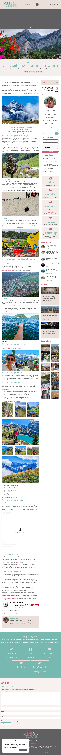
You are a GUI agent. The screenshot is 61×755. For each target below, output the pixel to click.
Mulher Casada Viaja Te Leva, (11, 598)
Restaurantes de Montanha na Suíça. (14, 348)
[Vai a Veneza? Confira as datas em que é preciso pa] (55, 376)
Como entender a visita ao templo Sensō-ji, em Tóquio (52, 246)
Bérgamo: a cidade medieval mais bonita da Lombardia (52, 264)
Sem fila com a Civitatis (50, 210)
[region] (15, 746)
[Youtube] (55, 4)
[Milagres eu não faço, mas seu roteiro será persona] (45, 385)
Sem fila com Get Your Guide (50, 213)
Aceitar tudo (23, 750)
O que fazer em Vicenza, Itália (51, 259)
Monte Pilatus (27, 147)
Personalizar (8, 750)
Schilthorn (26, 93)
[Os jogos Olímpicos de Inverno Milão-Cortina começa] (45, 376)
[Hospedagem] (50, 178)
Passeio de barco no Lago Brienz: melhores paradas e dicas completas (52, 271)
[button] (30, 28)
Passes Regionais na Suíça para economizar (21, 127)
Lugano (19, 309)
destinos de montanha (7, 613)
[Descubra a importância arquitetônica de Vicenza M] (55, 348)
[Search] (37, 4)
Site (2, 716)
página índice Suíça (23, 387)
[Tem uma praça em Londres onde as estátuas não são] (55, 385)
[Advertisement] (30, 18)
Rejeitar (15, 750)
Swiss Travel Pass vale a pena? (20, 129)
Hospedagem (50, 182)
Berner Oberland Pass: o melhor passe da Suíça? (20, 131)
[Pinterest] (50, 4)
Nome (2, 706)
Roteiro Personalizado (50, 233)
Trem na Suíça (20, 133)
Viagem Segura (50, 222)
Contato (42, 743)
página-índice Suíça (33, 509)
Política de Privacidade (32, 743)
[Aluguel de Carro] (50, 190)
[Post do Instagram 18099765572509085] (55, 367)
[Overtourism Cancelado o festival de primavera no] (45, 367)
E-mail (2, 711)
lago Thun (17, 269)
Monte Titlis (6, 94)
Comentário (4, 691)
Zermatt (16, 562)
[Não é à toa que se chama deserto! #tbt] (55, 394)
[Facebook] (45, 4)
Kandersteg (4, 562)
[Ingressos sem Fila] (50, 202)
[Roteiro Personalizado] (50, 228)
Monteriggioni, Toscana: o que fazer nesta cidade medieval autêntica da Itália (52, 278)
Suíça (33, 62)
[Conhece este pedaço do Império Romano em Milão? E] (45, 394)
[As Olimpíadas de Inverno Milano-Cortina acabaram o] (45, 357)
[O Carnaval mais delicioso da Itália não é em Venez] (55, 357)
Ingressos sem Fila (50, 206)
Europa (29, 62)
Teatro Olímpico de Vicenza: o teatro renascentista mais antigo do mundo (52, 252)
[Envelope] (57, 4)
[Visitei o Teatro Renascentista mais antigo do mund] (45, 348)
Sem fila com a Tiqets (50, 212)
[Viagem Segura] (50, 218)
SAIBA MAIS (50, 127)
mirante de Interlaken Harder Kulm (9, 270)
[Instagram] (48, 4)
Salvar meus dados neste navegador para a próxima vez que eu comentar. (17, 721)
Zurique (18, 300)
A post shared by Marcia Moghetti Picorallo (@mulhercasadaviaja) (20, 548)
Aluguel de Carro (50, 194)
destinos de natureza (16, 613)
